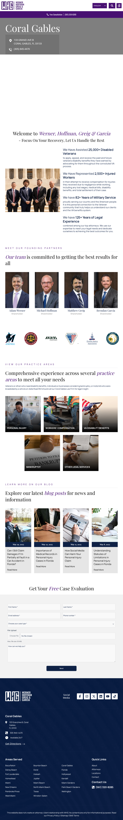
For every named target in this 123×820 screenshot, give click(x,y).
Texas (36, 791)
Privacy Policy (53, 815)
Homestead (10, 778)
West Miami (10, 795)
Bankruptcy (33, 466)
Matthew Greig (76, 310)
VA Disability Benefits (96, 428)
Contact (95, 777)
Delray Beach (11, 769)
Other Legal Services (77, 466)
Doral (36, 769)
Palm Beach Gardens (71, 787)
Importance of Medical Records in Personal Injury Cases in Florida (46, 555)
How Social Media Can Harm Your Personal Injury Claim (74, 555)
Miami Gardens (68, 782)
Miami (8, 782)
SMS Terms (74, 815)
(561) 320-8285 (70, 14)
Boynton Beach (40, 765)
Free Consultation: (56, 14)
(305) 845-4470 (22, 49)
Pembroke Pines (12, 791)
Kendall (65, 778)
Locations (96, 773)
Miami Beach (39, 782)
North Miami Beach (42, 787)
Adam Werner (17, 310)
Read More (12, 569)
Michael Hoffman (47, 310)
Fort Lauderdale (12, 774)
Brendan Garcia (106, 310)
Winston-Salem (40, 795)
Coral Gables (67, 765)
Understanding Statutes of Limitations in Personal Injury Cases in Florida (102, 557)
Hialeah (37, 774)
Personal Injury (16, 428)
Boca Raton (10, 765)
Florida (65, 769)
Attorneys (96, 769)
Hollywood (66, 774)
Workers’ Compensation (60, 428)
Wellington (66, 791)
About (94, 765)
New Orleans (10, 787)
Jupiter (37, 778)
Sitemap (64, 815)
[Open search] (112, 5)
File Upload (11, 630)
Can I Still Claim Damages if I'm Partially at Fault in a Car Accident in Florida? (18, 557)
